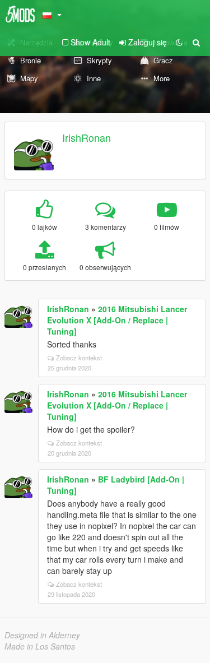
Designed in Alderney (42, 635)
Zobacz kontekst (79, 357)
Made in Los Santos (39, 646)
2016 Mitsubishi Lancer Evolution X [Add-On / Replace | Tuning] (117, 320)
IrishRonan (86, 137)
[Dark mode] (179, 42)
